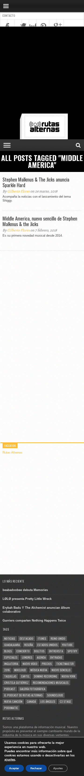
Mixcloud (20, 670)
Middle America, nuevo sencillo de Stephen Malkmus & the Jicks (40, 221)
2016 (7, 670)
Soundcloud (55, 695)
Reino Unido (58, 638)
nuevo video (30, 664)
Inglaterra (11, 664)
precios (47, 664)
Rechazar (36, 768)
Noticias (9, 638)
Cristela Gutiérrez (16, 683)
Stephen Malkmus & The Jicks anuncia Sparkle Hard (36, 182)
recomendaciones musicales (51, 683)
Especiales (11, 657)
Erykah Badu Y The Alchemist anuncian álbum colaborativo (36, 609)
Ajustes (58, 768)
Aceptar (14, 768)
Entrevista (56, 651)
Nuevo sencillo (61, 670)
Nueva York (68, 676)
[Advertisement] (42, 71)
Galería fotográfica (32, 689)
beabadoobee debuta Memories (25, 590)
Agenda (41, 657)
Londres (27, 657)
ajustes (9, 760)
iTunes (42, 638)
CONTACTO (8, 15)
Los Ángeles (47, 701)
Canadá (31, 701)
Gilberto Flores (18, 191)
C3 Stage (65, 701)
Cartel (25, 676)
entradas (56, 657)
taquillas (10, 676)
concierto (23, 651)
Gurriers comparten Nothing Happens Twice (34, 620)
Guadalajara (12, 645)
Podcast (9, 689)
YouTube (67, 645)
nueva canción (13, 701)
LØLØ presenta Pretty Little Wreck (27, 599)
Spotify (72, 651)
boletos (39, 651)
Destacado (26, 638)
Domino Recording (45, 676)
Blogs (8, 651)
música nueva (38, 670)
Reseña (28, 645)
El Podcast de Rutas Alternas (23, 695)
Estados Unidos (47, 645)
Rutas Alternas (12, 452)
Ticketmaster (65, 664)
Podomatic (11, 708)
